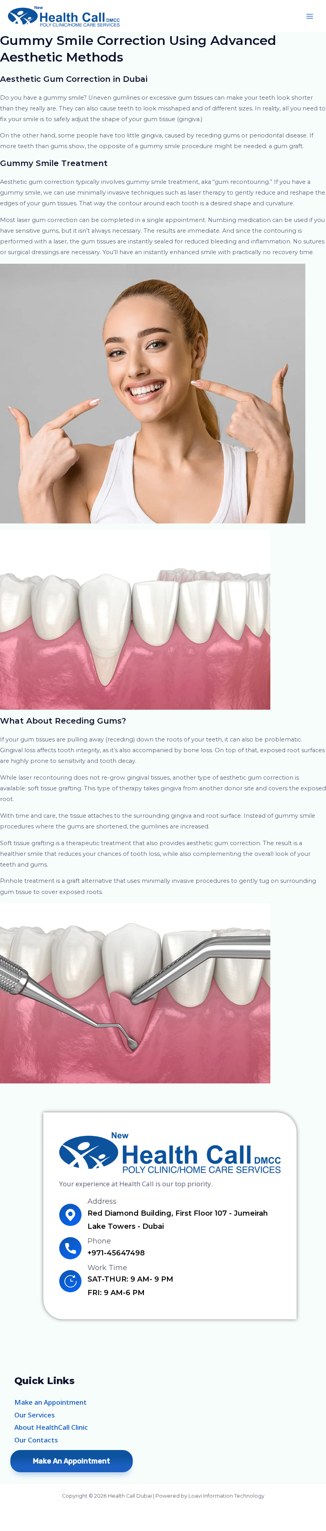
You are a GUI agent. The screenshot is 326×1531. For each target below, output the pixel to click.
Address (101, 1201)
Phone (99, 1241)
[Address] (70, 1215)
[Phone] (70, 1248)
